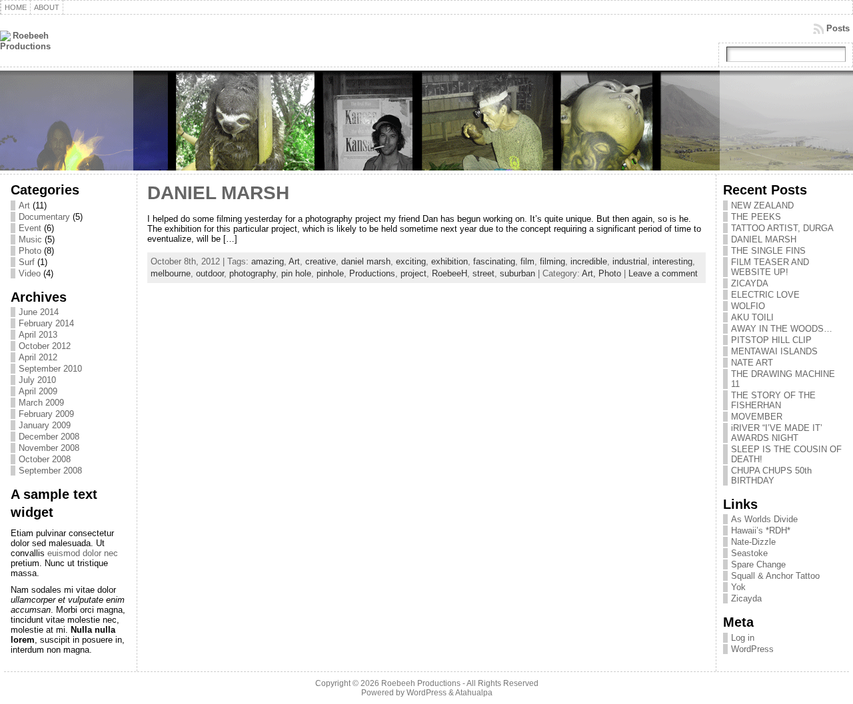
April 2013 (38, 335)
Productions (372, 273)
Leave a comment (663, 273)
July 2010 (37, 380)
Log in (742, 638)
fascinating (494, 261)
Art (24, 205)
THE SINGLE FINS (768, 251)
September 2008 (50, 471)
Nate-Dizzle (753, 542)
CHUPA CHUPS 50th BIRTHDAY (771, 476)
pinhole (330, 273)
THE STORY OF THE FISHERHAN (773, 400)
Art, (590, 273)
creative (320, 261)
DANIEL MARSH (218, 192)
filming (552, 261)
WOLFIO (748, 306)
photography (252, 273)
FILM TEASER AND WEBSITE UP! (770, 267)
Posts (838, 28)
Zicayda (746, 598)
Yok (738, 587)
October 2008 (45, 459)
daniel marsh (366, 261)
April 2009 (38, 391)
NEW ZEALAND (762, 205)
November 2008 (49, 448)
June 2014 (39, 312)
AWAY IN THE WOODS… (781, 329)
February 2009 (46, 414)
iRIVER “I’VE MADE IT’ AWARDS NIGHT (776, 433)
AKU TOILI (752, 317)
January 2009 (45, 425)
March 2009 (41, 403)
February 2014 (46, 323)
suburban (517, 273)
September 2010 (50, 369)
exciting (411, 261)
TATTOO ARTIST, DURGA (782, 228)
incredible (588, 261)
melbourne (171, 273)
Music (30, 239)
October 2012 (45, 346)
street (483, 273)
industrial (629, 261)
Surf (27, 262)
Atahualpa (473, 692)
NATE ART (752, 363)
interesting (672, 261)
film (527, 261)
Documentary (44, 217)
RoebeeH (449, 273)
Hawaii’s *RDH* (760, 530)
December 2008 (49, 437)
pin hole (296, 273)
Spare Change (758, 564)
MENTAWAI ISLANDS (774, 351)
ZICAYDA (749, 283)
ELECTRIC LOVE (765, 295)
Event (30, 228)
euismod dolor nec (82, 553)
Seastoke (749, 553)
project (413, 273)
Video (30, 273)
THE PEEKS (756, 217)
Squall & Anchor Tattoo (775, 576)
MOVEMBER (756, 417)
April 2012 (38, 357)
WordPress (752, 649)
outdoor (210, 273)
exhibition (449, 261)
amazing (267, 261)
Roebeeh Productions (420, 683)
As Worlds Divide (764, 519)
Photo (30, 251)
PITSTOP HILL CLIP (771, 340)
